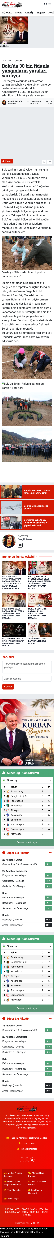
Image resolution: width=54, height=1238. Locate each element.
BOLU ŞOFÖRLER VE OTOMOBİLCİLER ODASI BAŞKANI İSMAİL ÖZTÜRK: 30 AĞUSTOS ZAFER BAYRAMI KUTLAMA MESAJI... (40, 582)
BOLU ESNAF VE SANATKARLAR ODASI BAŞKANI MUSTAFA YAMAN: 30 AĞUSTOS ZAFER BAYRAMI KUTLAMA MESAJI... (12, 582)
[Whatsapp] (27, 1159)
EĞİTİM (25, 1212)
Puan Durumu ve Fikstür (37, 1183)
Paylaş (8, 161)
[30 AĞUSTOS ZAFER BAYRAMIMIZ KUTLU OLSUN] (40, 629)
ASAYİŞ (29, 12)
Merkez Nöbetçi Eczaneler (13, 1174)
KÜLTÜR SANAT (12, 1212)
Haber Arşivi (13, 1198)
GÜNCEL (7, 12)
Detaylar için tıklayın (27, 842)
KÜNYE (44, 1212)
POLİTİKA (43, 1209)
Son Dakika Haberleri (35, 1191)
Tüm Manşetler (14, 1190)
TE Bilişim (34, 1223)
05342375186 (29, 1143)
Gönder (8, 686)
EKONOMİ (34, 1212)
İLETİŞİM (27, 1215)
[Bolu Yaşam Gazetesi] (12, 4)
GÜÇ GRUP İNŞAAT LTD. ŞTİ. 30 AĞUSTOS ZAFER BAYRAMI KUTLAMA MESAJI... (13, 642)
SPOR (18, 12)
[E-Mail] (20, 545)
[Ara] (45, 4)
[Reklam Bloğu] (27, 732)
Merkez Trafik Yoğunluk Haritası (12, 1183)
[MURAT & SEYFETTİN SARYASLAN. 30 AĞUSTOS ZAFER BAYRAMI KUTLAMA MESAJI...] (40, 599)
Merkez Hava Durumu (36, 1174)
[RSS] (32, 1159)
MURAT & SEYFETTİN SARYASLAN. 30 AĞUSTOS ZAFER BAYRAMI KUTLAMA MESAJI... (37, 613)
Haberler (6, 61)
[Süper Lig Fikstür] (50, 852)
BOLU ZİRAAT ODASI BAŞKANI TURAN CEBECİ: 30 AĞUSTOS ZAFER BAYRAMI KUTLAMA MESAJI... (13, 613)
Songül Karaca (25, 539)
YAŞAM (41, 12)
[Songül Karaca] (9, 541)
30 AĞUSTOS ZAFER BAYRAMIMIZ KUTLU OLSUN (37, 641)
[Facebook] (22, 1159)
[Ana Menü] (49, 4)
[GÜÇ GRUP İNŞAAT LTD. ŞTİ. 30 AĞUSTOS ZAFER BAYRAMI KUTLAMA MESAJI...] (14, 629)
